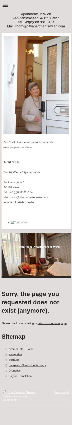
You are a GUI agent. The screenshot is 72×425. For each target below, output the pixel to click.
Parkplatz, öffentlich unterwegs (27, 365)
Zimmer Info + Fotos (21, 348)
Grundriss (15, 370)
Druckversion (15, 392)
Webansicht (62, 392)
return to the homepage (52, 323)
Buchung (14, 359)
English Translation (20, 375)
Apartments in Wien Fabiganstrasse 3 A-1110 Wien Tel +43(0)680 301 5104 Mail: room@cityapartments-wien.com (36, 20)
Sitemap (31, 392)
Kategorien (15, 354)
